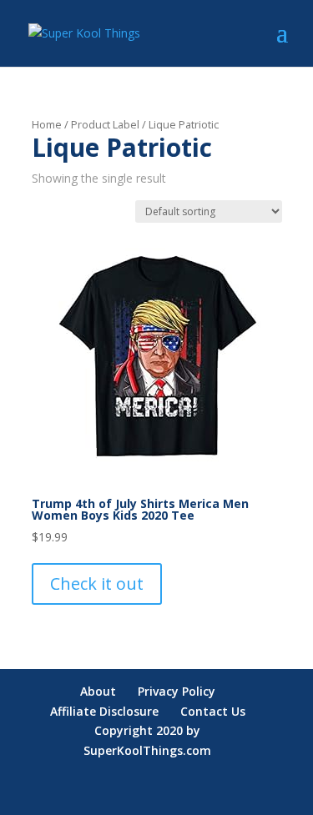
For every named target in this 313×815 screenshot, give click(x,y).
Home (47, 124)
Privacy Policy (176, 691)
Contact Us (212, 711)
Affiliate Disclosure (104, 711)
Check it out (97, 583)
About (98, 691)
